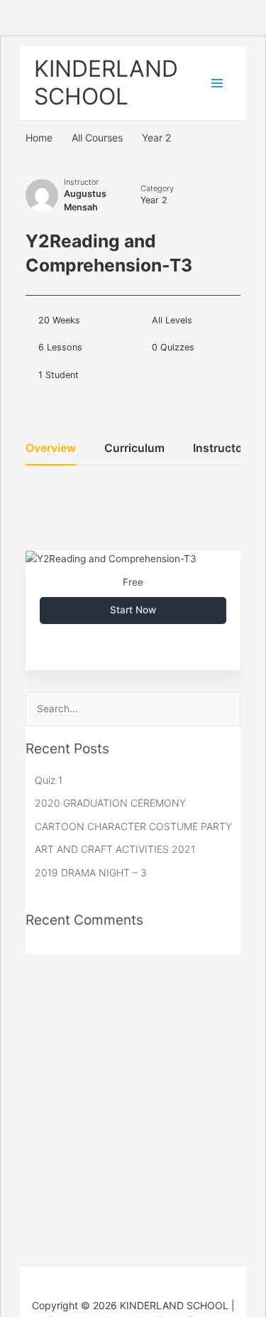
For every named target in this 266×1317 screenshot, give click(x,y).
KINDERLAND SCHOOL (106, 82)
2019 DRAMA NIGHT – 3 (91, 872)
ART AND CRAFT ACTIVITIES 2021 (115, 849)
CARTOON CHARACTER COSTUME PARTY (133, 826)
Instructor (81, 182)
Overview (51, 449)
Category (157, 188)
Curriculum (134, 449)
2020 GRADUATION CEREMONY (110, 803)
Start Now (133, 610)
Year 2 (153, 200)
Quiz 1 (48, 780)
